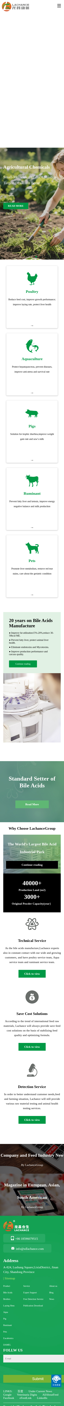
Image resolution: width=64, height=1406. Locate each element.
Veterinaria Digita (27, 1394)
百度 (21, 1391)
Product (6, 1286)
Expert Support (30, 1292)
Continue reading (22, 664)
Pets (5, 1332)
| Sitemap (9, 1278)
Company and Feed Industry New (32, 1155)
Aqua (5, 1312)
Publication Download (33, 1306)
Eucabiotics (8, 1338)
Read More (32, 804)
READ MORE (16, 206)
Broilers (6, 1299)
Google (7, 1394)
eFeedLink (26, 1397)
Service (26, 1286)
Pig (4, 1319)
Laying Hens (8, 1306)
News (51, 1299)
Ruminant (7, 1325)
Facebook (9, 1397)
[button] (28, 256)
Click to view (32, 973)
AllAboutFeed (50, 1394)
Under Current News (40, 1391)
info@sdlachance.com (30, 1248)
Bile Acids (7, 1292)
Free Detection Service (33, 1299)
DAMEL (7, 1345)
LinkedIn (42, 1397)
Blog (51, 1292)
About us (53, 1286)
